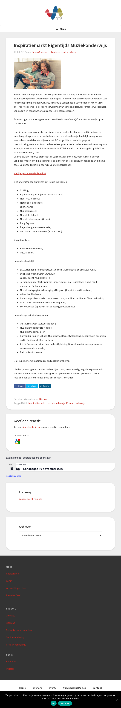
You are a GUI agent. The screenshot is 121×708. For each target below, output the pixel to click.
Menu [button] (63, 28)
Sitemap (10, 622)
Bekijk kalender (13, 475)
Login (9, 580)
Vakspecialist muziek (30, 498)
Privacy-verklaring (16, 644)
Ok (53, 703)
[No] (117, 699)
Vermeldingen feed (16, 588)
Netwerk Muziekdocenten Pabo (60, 13)
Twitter (10, 668)
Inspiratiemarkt (37, 403)
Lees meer (65, 703)
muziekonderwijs (56, 403)
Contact (10, 615)
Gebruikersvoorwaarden (19, 630)
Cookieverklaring (15, 637)
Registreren (12, 573)
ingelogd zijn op (31, 426)
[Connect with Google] (17, 443)
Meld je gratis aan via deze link (30, 173)
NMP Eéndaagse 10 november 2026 (39, 469)
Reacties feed (13, 595)
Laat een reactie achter (63, 52)
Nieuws (43, 399)
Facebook (11, 661)
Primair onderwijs (75, 403)
